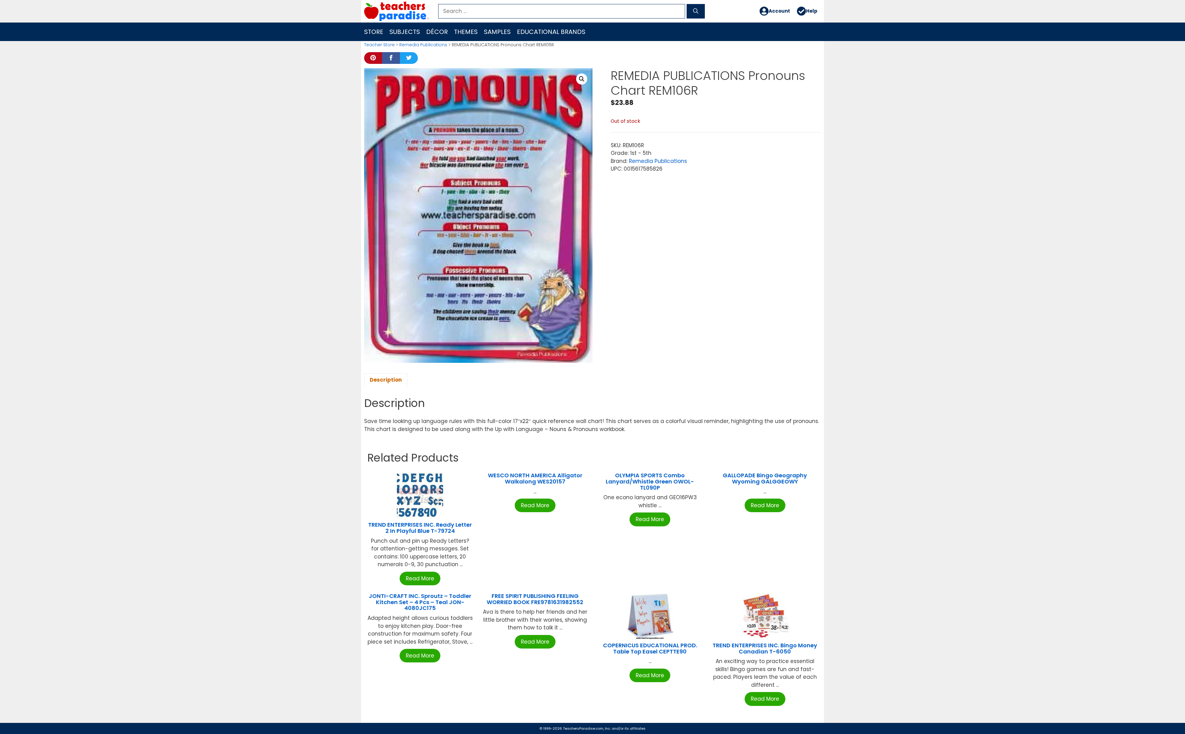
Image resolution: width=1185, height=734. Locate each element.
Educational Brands (551, 31)
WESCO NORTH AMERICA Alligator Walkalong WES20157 (535, 478)
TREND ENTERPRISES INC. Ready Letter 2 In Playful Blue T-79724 (420, 528)
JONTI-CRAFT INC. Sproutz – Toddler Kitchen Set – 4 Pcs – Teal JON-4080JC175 (420, 602)
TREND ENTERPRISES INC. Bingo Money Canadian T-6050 (765, 648)
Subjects (404, 31)
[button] (581, 79)
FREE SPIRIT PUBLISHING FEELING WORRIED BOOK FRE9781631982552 (535, 599)
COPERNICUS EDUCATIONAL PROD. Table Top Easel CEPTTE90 (650, 648)
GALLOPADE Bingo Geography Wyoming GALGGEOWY (765, 478)
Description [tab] (386, 380)
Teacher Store (379, 45)
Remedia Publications (423, 45)
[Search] (696, 11)
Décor (437, 31)
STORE (373, 31)
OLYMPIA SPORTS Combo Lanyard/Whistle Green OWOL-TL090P (650, 481)
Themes (466, 31)
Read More (420, 578)
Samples (497, 31)
